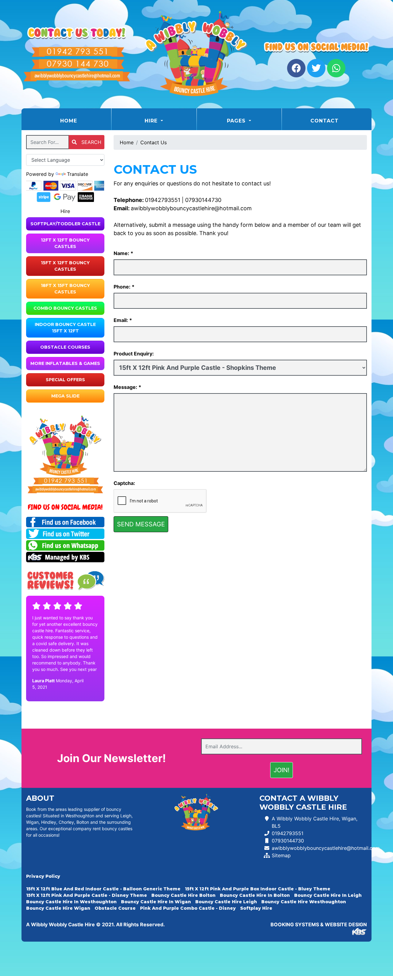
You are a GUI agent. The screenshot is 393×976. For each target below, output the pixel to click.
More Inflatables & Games (65, 363)
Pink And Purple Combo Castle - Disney (188, 908)
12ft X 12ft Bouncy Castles (65, 243)
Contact (324, 121)
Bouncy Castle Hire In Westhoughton (71, 901)
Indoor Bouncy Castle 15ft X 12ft (65, 328)
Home (84, 121)
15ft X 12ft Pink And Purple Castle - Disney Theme (86, 895)
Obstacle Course (115, 908)
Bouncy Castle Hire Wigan (58, 908)
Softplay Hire (256, 908)
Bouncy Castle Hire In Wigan (156, 901)
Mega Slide (65, 396)
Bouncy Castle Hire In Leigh (328, 895)
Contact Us (153, 142)
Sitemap (281, 855)
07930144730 (203, 200)
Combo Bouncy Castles (65, 308)
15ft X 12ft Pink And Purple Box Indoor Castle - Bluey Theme (257, 889)
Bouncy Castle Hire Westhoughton (303, 901)
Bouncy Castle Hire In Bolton (255, 895)
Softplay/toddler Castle (65, 224)
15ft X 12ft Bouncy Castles (65, 266)
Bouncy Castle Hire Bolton (183, 895)
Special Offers (65, 379)
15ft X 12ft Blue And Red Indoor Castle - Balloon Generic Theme (103, 889)
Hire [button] (152, 121)
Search (90, 142)
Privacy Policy (43, 876)
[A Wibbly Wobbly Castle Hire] (196, 54)
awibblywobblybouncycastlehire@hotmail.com (191, 208)
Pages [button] (237, 121)
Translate (77, 174)
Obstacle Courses (65, 347)
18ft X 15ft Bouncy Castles (65, 289)
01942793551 (162, 200)
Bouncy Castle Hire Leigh (226, 901)
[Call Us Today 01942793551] (65, 481)
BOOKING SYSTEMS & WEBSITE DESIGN (318, 924)
